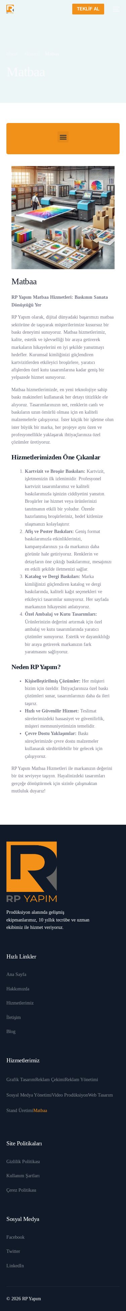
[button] (63, 136)
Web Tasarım (100, 1095)
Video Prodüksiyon (70, 1095)
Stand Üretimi (19, 1110)
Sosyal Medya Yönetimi (29, 1095)
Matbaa (40, 1110)
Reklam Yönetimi (81, 1079)
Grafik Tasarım (20, 1079)
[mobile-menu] (115, 9)
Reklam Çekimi (50, 1079)
